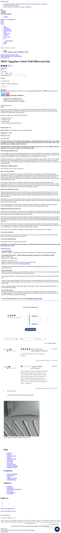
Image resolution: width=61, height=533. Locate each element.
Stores (5, 42)
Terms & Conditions (12, 474)
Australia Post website (24, 263)
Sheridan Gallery (11, 492)
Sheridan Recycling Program (14, 489)
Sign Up (6, 531)
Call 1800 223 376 (10, 508)
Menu (2, 21)
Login (2, 531)
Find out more (31, 530)
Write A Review (30, 329)
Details (2, 106)
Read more (28, 383)
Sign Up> (44, 4)
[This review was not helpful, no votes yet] (55, 360)
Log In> (39, 4)
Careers (9, 477)
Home (5, 50)
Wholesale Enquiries (12, 478)
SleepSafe (9, 486)
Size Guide (3, 89)
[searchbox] (9, 339)
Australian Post (39, 266)
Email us (3, 508)
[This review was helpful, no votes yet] (52, 360)
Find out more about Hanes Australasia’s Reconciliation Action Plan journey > (30, 526)
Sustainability (10, 487)
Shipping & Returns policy (35, 298)
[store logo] (11, 19)
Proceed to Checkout (6, 14)
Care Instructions (5, 138)
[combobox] (25, 339)
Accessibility (10, 493)
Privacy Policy (10, 475)
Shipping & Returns (6, 248)
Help (5, 43)
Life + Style (10, 490)
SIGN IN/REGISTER (33, 91)
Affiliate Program (11, 479)
